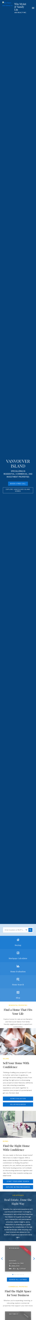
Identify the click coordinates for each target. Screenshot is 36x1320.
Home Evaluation (18, 1099)
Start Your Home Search (18, 1181)
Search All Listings (18, 1280)
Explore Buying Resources (18, 1187)
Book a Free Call (18, 484)
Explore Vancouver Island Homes (18, 490)
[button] (18, 484)
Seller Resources (18, 1104)
